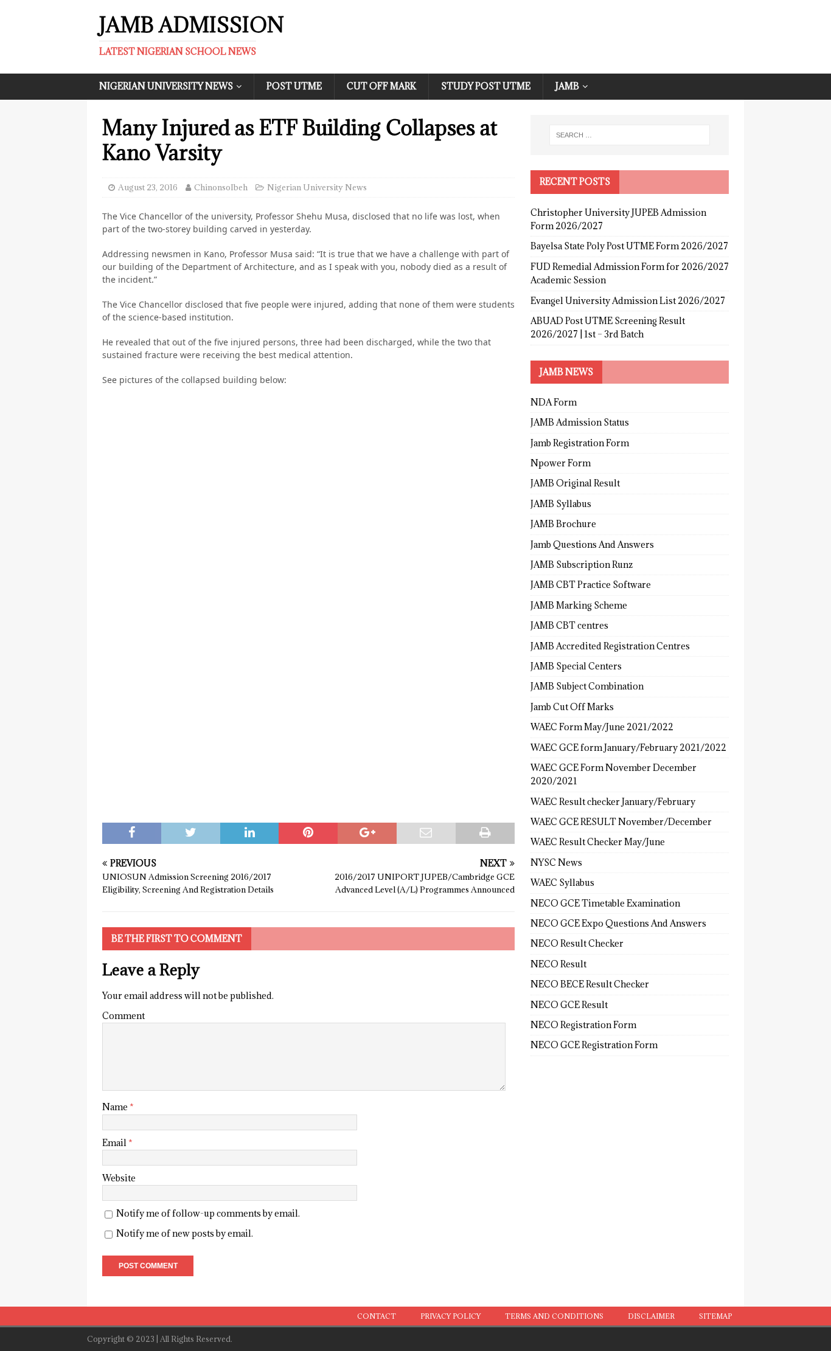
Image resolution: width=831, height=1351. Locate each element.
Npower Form (560, 463)
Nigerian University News (166, 86)
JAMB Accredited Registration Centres (610, 646)
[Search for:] (629, 135)
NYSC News (556, 862)
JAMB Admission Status (579, 422)
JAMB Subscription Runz (581, 564)
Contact (376, 1316)
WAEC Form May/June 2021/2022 (601, 727)
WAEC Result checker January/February (612, 801)
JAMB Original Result (575, 483)
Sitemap (715, 1316)
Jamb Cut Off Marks (572, 707)
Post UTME (294, 86)
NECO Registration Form (583, 1025)
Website (119, 1178)
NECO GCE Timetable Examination (605, 903)
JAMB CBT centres (569, 625)
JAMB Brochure (563, 524)
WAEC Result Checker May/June (597, 842)
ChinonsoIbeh (221, 187)
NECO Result (558, 964)
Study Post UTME (485, 86)
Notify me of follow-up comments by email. (208, 1213)
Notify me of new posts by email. (184, 1233)
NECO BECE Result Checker (589, 984)
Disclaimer (651, 1316)
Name (116, 1107)
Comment (123, 1015)
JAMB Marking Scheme (578, 605)
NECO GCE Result (569, 1005)
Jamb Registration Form (579, 443)
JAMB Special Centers (576, 666)
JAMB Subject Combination (587, 686)
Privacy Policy (450, 1316)
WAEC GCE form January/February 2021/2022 (628, 747)
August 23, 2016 (148, 187)
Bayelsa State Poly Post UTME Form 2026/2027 (629, 246)
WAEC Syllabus (562, 882)
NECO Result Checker (577, 943)
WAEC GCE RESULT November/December (621, 822)
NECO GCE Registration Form (594, 1045)
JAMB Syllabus (560, 504)
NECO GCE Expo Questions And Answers (618, 923)
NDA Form (553, 402)
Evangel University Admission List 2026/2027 (627, 300)
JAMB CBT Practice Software (590, 584)
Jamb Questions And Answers (592, 544)
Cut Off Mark (381, 86)
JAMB (567, 86)
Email (115, 1143)
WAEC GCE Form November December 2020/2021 (613, 774)
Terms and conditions (554, 1316)
